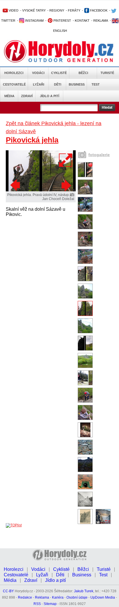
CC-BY (8, 591)
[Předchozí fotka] (16, 185)
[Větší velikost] (66, 160)
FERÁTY (74, 10)
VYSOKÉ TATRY (34, 10)
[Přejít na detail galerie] (41, 190)
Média (9, 96)
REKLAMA (100, 20)
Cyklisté (59, 73)
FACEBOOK (98, 10)
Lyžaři (38, 84)
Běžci (83, 73)
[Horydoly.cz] (59, 52)
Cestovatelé (14, 84)
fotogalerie (99, 154)
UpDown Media (102, 597)
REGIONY (56, 10)
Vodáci (38, 73)
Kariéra (58, 597)
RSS (37, 604)
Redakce (25, 597)
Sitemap (50, 604)
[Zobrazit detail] (85, 176)
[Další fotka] (65, 185)
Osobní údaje (77, 597)
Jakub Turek (83, 591)
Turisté (107, 73)
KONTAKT (82, 20)
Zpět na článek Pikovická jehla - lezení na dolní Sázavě (53, 127)
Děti (57, 84)
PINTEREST (62, 20)
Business (77, 84)
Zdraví (27, 96)
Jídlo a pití (49, 96)
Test (96, 84)
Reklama (42, 597)
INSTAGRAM (34, 20)
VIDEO (13, 10)
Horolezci (13, 73)
